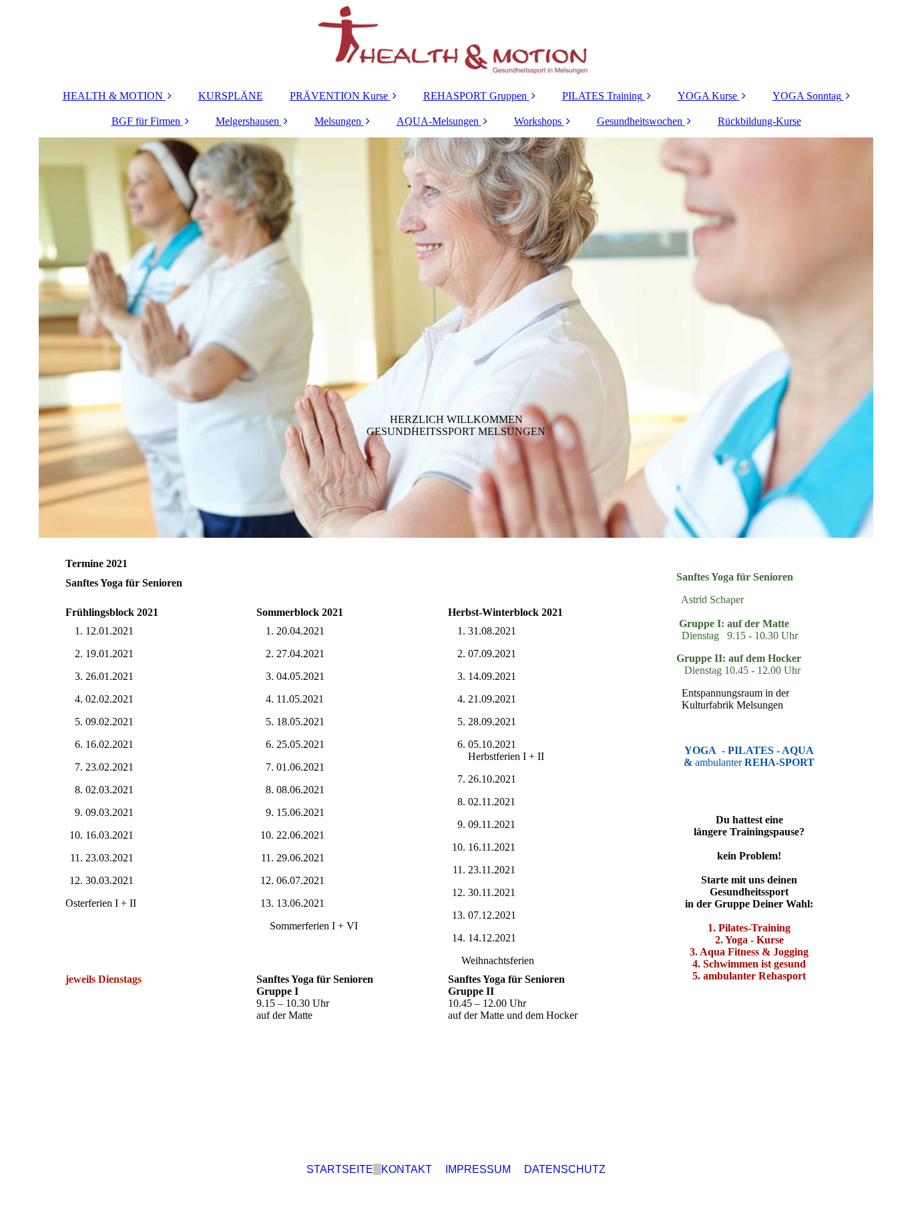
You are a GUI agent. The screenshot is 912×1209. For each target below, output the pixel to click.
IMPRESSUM (478, 1169)
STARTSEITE (339, 1169)
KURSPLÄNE (230, 95)
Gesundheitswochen (639, 121)
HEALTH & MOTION (113, 95)
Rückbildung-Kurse (759, 121)
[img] (456, 40)
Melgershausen (247, 121)
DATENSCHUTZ (565, 1169)
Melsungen (337, 121)
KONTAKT (406, 1169)
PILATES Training (602, 95)
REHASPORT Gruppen (475, 95)
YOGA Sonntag (806, 95)
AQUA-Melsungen (438, 121)
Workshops (537, 121)
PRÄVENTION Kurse (339, 95)
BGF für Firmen (145, 121)
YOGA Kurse (707, 95)
